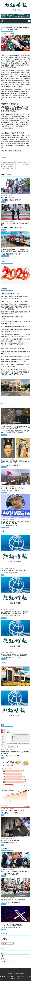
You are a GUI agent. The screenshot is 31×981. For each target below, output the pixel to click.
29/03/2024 (5, 459)
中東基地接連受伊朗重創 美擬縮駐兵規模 (12, 317)
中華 (2, 434)
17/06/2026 (5, 897)
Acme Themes (16, 978)
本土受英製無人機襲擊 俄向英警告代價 (11, 356)
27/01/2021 (5, 808)
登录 (2, 953)
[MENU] (29, 21)
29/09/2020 (5, 838)
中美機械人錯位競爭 (6, 293)
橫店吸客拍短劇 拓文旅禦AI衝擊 (9, 369)
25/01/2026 (5, 609)
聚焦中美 (4, 157)
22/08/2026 (5, 195)
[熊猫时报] (2, 21)
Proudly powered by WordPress (9, 976)
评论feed (3, 959)
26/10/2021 (5, 749)
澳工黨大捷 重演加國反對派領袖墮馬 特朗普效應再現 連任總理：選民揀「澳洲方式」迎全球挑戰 (8, 165)
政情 (2, 574)
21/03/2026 (5, 568)
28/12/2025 (5, 653)
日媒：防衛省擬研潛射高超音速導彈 (11, 326)
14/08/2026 (5, 869)
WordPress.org (5, 962)
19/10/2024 (5, 424)
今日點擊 (6, 527)
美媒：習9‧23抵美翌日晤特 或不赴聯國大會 (13, 344)
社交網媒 (3, 875)
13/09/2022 (5, 519)
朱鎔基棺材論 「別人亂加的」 (9, 349)
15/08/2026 (5, 247)
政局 (2, 256)
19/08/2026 (5, 221)
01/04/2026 (5, 923)
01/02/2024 (5, 486)
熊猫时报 (12, 33)
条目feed (3, 956)
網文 (2, 757)
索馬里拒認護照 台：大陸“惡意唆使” (23, 163)
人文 (6, 434)
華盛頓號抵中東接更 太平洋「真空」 (11, 301)
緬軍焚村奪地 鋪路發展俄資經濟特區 (11, 304)
